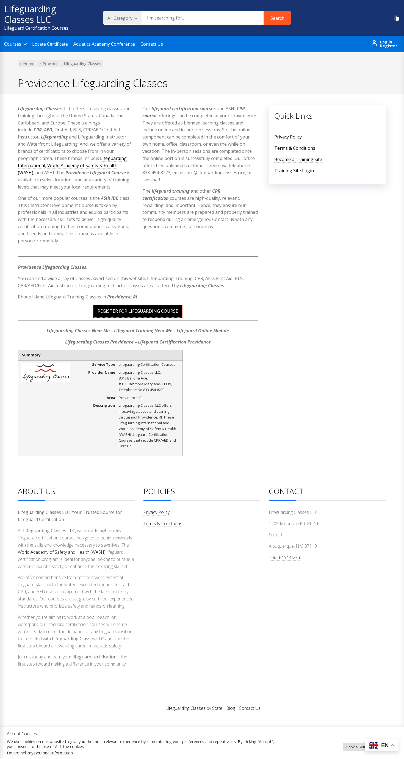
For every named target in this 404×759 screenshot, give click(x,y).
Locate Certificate (50, 44)
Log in (386, 42)
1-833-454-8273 (284, 557)
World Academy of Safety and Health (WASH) (62, 552)
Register (388, 46)
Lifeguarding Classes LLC (30, 14)
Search (277, 18)
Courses (12, 44)
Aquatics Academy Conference (104, 44)
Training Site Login (294, 171)
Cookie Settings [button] (359, 746)
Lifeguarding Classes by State (193, 708)
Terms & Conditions (294, 148)
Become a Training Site (298, 159)
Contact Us (151, 44)
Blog (230, 708)
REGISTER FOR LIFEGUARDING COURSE (138, 311)
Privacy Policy (288, 137)
